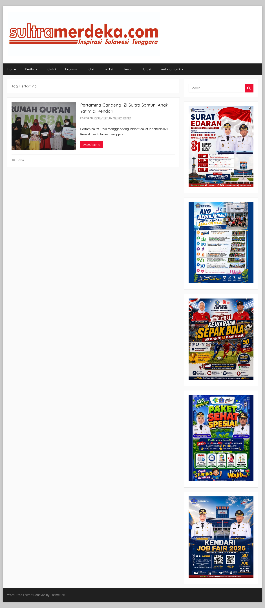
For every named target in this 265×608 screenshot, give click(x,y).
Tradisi (108, 69)
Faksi (90, 69)
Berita (29, 69)
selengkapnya (91, 144)
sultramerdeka (122, 118)
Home (11, 69)
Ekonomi (71, 69)
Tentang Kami (170, 69)
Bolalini (51, 69)
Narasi (146, 69)
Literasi (127, 69)
